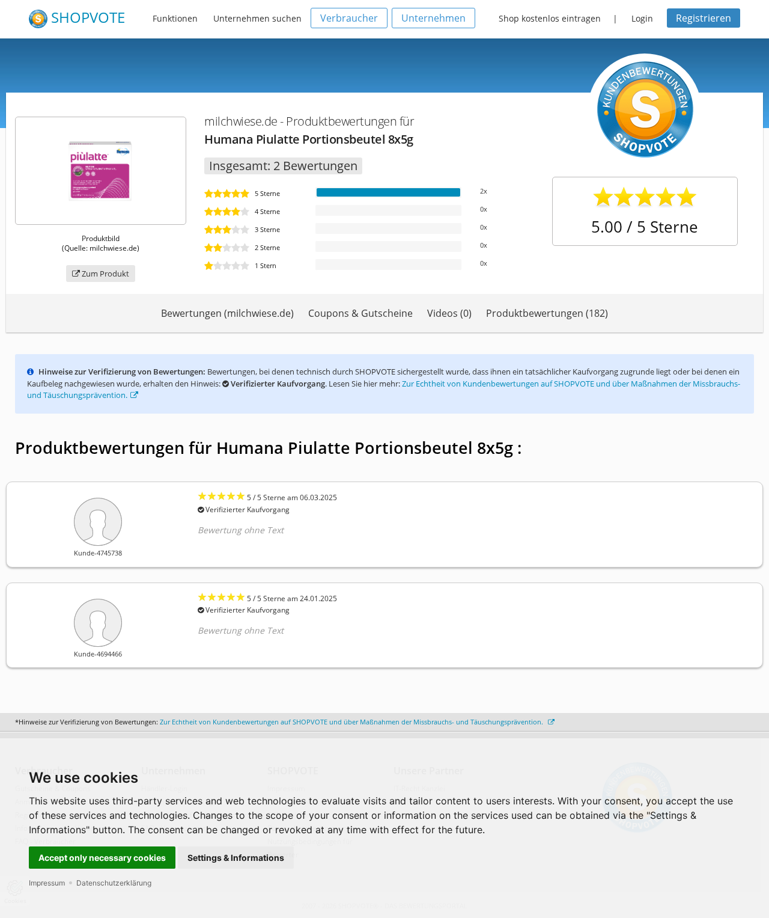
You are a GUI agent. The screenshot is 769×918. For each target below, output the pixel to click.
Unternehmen (433, 18)
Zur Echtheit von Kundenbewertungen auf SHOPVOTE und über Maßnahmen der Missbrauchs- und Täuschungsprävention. (352, 721)
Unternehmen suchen (257, 18)
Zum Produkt (104, 273)
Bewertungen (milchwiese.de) (227, 313)
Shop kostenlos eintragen (550, 18)
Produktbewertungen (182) (547, 313)
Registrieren (703, 18)
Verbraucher (349, 18)
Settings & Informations (235, 857)
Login (642, 18)
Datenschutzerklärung (113, 882)
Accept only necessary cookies (102, 857)
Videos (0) (449, 313)
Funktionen (175, 18)
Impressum (47, 882)
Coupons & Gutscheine (360, 313)
